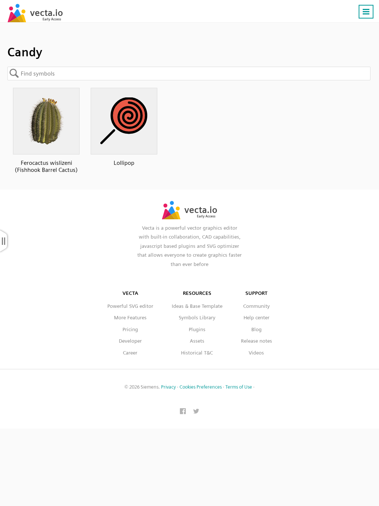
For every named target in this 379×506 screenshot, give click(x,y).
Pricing (130, 329)
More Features (130, 317)
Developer (130, 341)
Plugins (197, 329)
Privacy (168, 387)
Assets (197, 341)
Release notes (256, 341)
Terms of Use (238, 387)
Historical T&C (197, 353)
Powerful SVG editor (130, 306)
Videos (256, 353)
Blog (256, 329)
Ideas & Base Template (197, 306)
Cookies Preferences (201, 387)
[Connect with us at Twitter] (196, 412)
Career (130, 353)
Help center (256, 317)
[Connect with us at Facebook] (183, 412)
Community (256, 306)
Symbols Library (197, 317)
